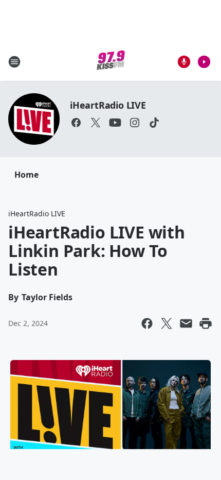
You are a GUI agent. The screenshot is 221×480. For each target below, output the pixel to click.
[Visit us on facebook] (76, 122)
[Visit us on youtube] (115, 122)
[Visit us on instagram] (134, 122)
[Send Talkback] (184, 62)
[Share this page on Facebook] (147, 323)
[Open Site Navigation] (14, 62)
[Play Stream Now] (204, 62)
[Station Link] (110, 61)
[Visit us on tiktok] (154, 122)
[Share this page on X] (166, 323)
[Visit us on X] (95, 122)
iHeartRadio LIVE (108, 105)
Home (26, 174)
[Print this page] (205, 323)
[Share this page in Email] (186, 323)
